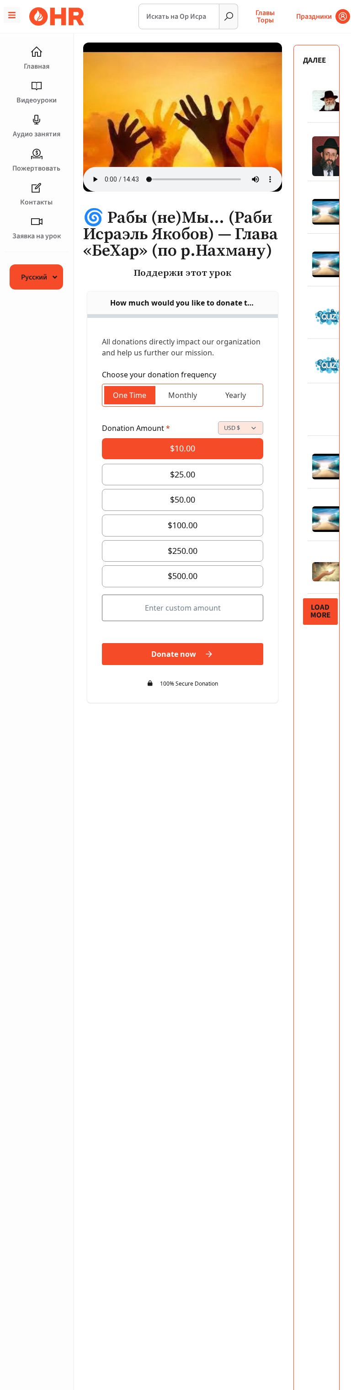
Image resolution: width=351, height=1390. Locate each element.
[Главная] (36, 52)
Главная (36, 66)
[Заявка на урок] (36, 221)
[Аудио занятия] (36, 119)
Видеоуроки (36, 100)
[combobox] (179, 16)
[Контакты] (36, 188)
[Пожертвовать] (36, 154)
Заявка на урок (36, 236)
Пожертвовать (36, 168)
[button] (320, 611)
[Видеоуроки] (36, 86)
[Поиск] (228, 16)
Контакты (36, 202)
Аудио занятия (36, 134)
